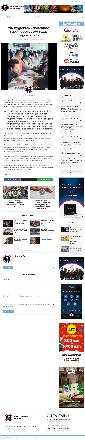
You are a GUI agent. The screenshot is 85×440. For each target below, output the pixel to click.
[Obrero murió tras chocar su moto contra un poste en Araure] (65, 249)
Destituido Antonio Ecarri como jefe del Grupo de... (47, 222)
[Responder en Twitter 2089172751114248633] (62, 148)
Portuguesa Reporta (70, 101)
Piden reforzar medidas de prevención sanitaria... (76, 230)
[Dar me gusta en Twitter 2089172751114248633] (68, 148)
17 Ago (78, 101)
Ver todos (8, 267)
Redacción (40, 39)
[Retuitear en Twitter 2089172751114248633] (65, 148)
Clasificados (38, 17)
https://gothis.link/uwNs (67, 129)
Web (39, 296)
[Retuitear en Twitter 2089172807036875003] (65, 132)
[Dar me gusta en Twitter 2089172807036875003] (68, 132)
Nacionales (28, 25)
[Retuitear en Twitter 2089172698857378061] (65, 166)
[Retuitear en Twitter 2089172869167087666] (65, 114)
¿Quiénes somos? (11, 17)
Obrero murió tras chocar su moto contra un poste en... (76, 249)
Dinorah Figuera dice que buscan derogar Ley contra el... (20, 239)
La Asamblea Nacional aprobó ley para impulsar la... (20, 230)
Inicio (3, 17)
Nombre (6, 296)
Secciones (22, 17)
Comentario (6, 279)
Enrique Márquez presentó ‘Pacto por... (47, 238)
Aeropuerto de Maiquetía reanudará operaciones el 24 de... (47, 230)
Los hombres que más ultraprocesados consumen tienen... (76, 240)
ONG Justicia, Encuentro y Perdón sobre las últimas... (20, 222)
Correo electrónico (26, 296)
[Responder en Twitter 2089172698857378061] (62, 166)
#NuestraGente (65, 106)
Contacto (30, 17)
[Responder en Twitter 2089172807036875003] (62, 132)
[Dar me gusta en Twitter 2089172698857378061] (68, 166)
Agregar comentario (29, 39)
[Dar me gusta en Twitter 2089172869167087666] (68, 114)
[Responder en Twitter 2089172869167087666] (62, 114)
